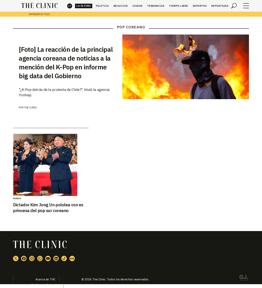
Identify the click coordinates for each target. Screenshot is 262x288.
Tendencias (155, 5)
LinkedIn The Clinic (56, 258)
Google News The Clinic (72, 258)
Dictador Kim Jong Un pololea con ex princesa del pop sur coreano (48, 207)
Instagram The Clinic (32, 258)
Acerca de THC (45, 279)
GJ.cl (243, 278)
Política (102, 5)
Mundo (17, 198)
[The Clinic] (39, 6)
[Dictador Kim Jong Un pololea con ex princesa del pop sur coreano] (50, 165)
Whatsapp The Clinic (40, 258)
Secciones (246, 5)
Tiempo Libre (178, 5)
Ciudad (137, 5)
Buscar (234, 5)
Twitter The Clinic (15, 258)
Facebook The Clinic (23, 258)
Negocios (121, 5)
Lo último (83, 5)
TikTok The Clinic (64, 258)
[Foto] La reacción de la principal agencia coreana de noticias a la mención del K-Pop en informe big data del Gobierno (66, 62)
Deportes (200, 5)
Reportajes (219, 5)
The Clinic (69, 6)
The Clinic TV (48, 258)
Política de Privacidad (45, 285)
